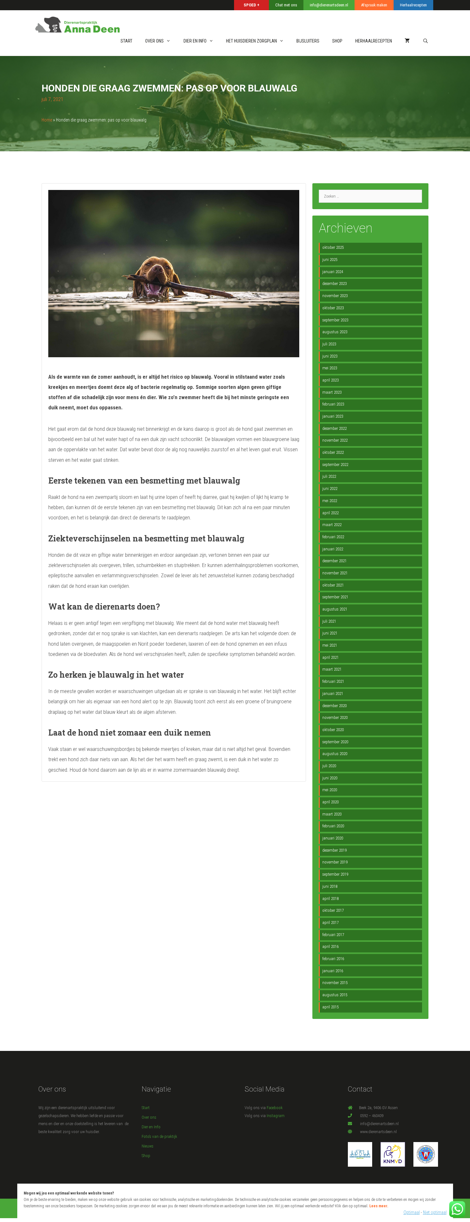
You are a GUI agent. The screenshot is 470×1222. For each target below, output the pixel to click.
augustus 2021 (334, 609)
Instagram (276, 1115)
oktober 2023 (333, 307)
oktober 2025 (333, 247)
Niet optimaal (435, 1212)
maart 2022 (331, 524)
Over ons (154, 40)
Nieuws (147, 1146)
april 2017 (330, 922)
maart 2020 (331, 814)
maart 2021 (331, 669)
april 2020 (330, 802)
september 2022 (335, 464)
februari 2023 (333, 404)
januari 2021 (332, 693)
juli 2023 (329, 344)
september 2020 (335, 741)
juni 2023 (329, 356)
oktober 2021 (333, 585)
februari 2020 (333, 826)
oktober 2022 (333, 452)
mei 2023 (329, 368)
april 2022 (330, 512)
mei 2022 (329, 500)
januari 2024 (332, 271)
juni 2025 (329, 259)
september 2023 (335, 320)
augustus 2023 (334, 331)
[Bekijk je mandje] (407, 41)
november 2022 (335, 440)
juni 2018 (329, 886)
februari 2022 (333, 536)
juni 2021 (329, 633)
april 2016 (330, 946)
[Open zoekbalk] (425, 41)
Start (126, 40)
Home (47, 119)
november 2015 (335, 982)
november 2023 (335, 295)
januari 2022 (332, 549)
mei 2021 (329, 645)
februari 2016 (333, 958)
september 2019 (335, 874)
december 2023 (334, 283)
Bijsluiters (307, 40)
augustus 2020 (334, 753)
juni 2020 (329, 778)
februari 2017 (333, 934)
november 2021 (335, 573)
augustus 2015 (334, 994)
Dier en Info (195, 40)
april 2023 (330, 380)
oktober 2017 (333, 910)
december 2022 (334, 428)
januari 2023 (332, 416)
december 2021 (334, 560)
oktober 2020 (333, 729)
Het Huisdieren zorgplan (251, 40)
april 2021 (330, 657)
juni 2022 (329, 488)
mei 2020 (329, 789)
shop (337, 40)
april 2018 (330, 898)
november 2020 (335, 717)
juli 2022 (329, 476)
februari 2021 (333, 681)
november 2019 (335, 862)
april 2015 (330, 1007)
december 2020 (334, 705)
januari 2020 (332, 838)
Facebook (275, 1107)
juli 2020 (329, 765)
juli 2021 (329, 621)
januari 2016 (332, 970)
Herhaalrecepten (373, 40)
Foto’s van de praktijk (159, 1136)
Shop (146, 1155)
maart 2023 (331, 392)
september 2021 (335, 597)
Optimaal (411, 1212)
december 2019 (334, 850)
